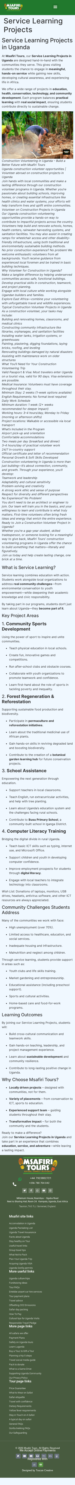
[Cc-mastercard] (37, 1456)
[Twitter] (24, 1190)
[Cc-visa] (31, 1456)
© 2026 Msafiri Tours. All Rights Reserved (37, 1448)
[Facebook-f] (31, 1190)
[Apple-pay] (50, 1456)
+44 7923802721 (41, 1178)
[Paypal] (18, 1456)
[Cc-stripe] (24, 1456)
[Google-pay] (44, 1456)
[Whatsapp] (37, 1190)
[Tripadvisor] (40, 1464)
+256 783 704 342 (39, 1183)
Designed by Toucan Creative (37, 1470)
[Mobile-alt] (56, 1456)
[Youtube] (44, 1190)
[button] (55, 7)
